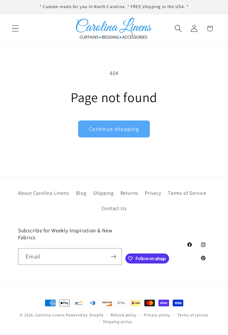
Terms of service (192, 314)
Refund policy (124, 314)
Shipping (103, 192)
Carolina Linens (50, 314)
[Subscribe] (114, 256)
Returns (129, 192)
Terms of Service (187, 192)
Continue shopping (114, 128)
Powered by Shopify (84, 314)
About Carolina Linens (43, 192)
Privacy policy (157, 314)
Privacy (153, 192)
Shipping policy (117, 321)
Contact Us (114, 208)
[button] (15, 28)
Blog (81, 192)
